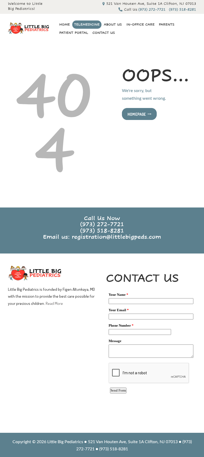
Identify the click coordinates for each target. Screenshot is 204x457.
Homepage (137, 114)
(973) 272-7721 (102, 224)
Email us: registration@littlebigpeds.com (102, 237)
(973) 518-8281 (102, 231)
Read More (54, 303)
